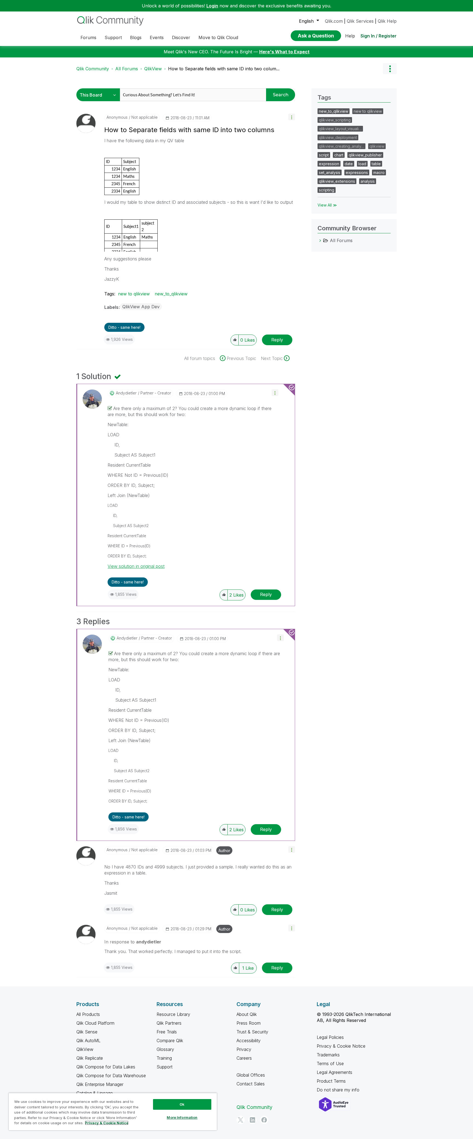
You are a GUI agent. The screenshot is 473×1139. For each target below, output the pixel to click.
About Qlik (246, 1014)
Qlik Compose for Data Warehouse (111, 1075)
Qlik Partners (169, 1023)
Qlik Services (360, 21)
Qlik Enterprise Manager (99, 1084)
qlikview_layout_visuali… (340, 128)
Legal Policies (330, 1037)
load (362, 163)
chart (338, 155)
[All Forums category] (320, 240)
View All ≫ (327, 205)
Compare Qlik (170, 1040)
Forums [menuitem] (88, 37)
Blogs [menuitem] (136, 37)
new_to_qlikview (171, 294)
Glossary (165, 1049)
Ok (182, 1104)
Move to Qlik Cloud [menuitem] (218, 37)
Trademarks (328, 1054)
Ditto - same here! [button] (124, 327)
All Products (88, 1014)
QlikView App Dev (141, 306)
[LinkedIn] (252, 1120)
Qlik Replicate (89, 1058)
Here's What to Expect (284, 51)
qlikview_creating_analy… (341, 146)
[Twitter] (240, 1120)
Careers (244, 1058)
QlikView (153, 68)
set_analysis (329, 172)
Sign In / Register (378, 36)
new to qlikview (134, 294)
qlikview (377, 146)
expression (329, 163)
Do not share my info (339, 1089)
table (376, 163)
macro (379, 172)
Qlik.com (334, 21)
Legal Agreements (334, 1072)
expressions (357, 172)
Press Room (248, 1023)
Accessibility (248, 1040)
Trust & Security (252, 1032)
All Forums (126, 68)
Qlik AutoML (88, 1040)
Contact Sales (250, 1083)
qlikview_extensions (337, 181)
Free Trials (167, 1032)
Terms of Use (330, 1063)
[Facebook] (264, 1120)
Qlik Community (92, 68)
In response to (132, 942)
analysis (367, 181)
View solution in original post (136, 566)
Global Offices (250, 1075)
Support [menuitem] (113, 37)
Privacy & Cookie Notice (341, 1046)
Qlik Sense (86, 1032)
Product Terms (331, 1081)
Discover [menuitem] (181, 37)
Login (212, 5)
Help (350, 36)
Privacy (243, 1049)
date (349, 163)
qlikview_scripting (335, 120)
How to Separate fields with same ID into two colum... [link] (223, 68)
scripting (326, 190)
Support (164, 1067)
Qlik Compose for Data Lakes (105, 1067)
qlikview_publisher (365, 155)
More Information (182, 1117)
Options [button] (390, 68)
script (324, 155)
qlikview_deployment (338, 137)
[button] (291, 117)
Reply (277, 339)
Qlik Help (387, 21)
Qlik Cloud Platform (95, 1023)
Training (164, 1058)
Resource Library (173, 1014)
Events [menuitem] (157, 37)
